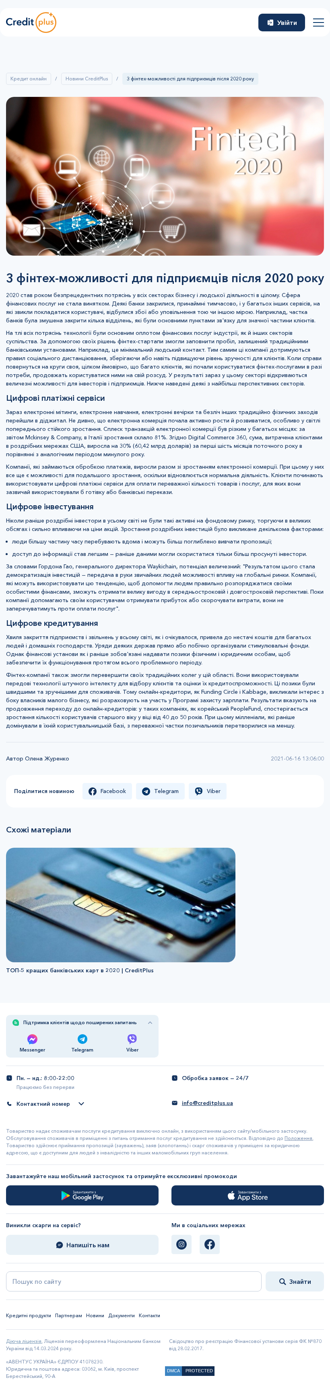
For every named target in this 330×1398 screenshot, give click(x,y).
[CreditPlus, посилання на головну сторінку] (31, 22)
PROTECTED (199, 1370)
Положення (298, 1138)
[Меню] (318, 22)
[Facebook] (210, 1244)
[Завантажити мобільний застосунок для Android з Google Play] (82, 1195)
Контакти (149, 1315)
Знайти (300, 1281)
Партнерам (68, 1315)
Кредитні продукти (28, 1315)
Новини (95, 1315)
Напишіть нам (87, 1245)
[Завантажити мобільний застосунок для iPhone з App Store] (247, 1195)
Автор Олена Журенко (37, 758)
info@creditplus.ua (207, 1103)
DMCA (173, 1370)
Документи (121, 1315)
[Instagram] (181, 1244)
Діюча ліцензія (23, 1341)
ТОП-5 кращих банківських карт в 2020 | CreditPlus (80, 970)
